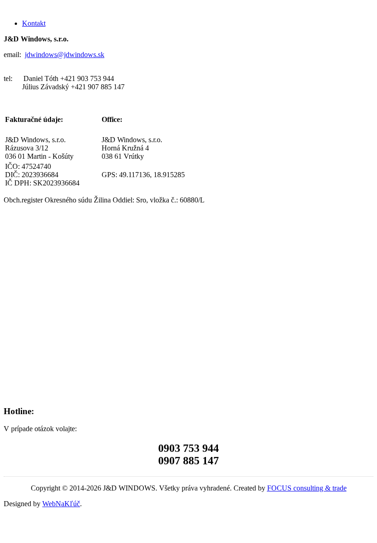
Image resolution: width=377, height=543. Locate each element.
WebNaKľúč (61, 504)
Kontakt (34, 23)
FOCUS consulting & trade (307, 488)
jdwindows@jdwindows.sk (64, 54)
